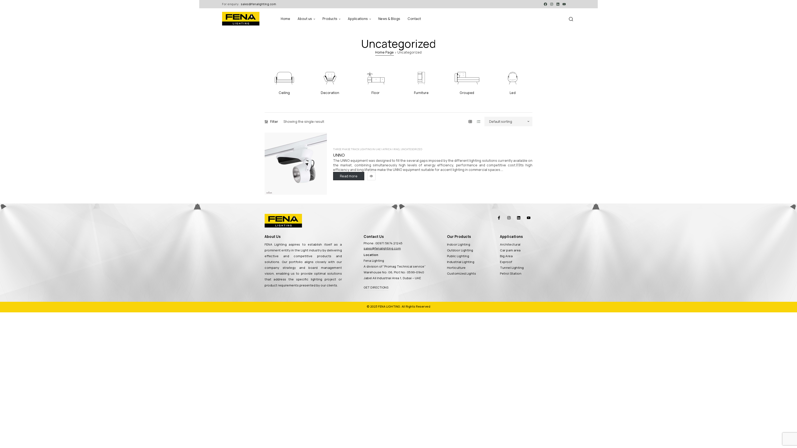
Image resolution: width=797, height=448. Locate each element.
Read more (349, 176)
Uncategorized (412, 149)
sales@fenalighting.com (258, 4)
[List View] (479, 121)
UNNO (339, 155)
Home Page (384, 52)
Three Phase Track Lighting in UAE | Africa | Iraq (366, 149)
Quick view (371, 176)
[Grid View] (470, 121)
